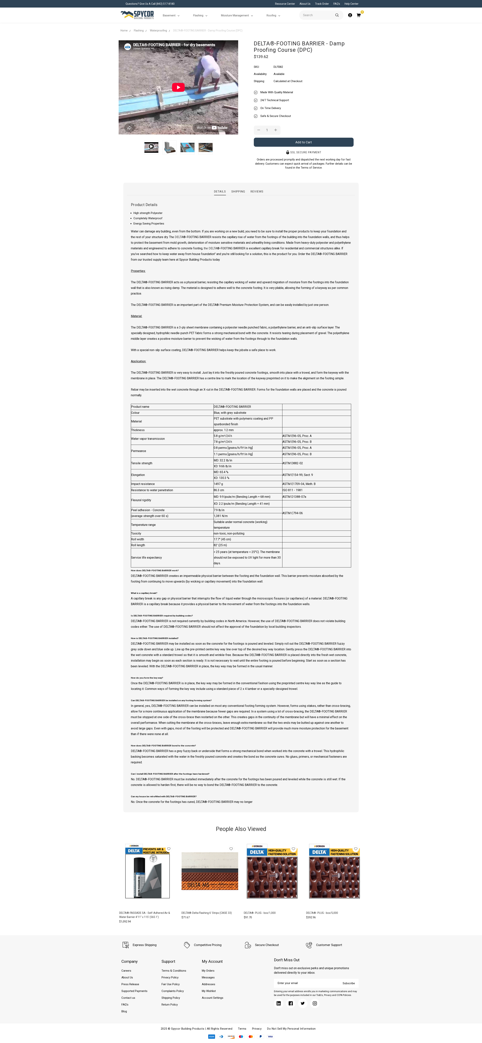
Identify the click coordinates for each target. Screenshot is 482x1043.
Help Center (351, 3)
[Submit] (337, 15)
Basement (169, 15)
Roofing (271, 15)
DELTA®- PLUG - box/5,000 (322, 912)
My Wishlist (209, 991)
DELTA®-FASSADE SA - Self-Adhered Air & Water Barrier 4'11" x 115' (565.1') (144, 915)
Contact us (128, 997)
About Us (305, 3)
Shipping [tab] (238, 191)
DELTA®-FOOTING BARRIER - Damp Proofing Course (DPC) (208, 30)
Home (124, 30)
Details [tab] (220, 191)
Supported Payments (134, 991)
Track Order (322, 3)
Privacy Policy (170, 977)
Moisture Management (235, 15)
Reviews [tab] (257, 191)
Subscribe (349, 983)
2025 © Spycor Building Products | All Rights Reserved (197, 1028)
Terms (242, 1028)
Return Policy (170, 1004)
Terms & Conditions (174, 970)
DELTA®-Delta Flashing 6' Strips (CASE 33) (207, 912)
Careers (126, 970)
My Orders (208, 970)
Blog (124, 1011)
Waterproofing (158, 30)
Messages (208, 977)
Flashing (198, 15)
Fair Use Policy (171, 984)
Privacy (257, 1028)
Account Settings (212, 997)
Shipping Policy (171, 997)
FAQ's (336, 3)
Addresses (208, 984)
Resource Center (285, 3)
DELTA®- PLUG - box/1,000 (260, 912)
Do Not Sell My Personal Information (291, 1028)
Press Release (130, 984)
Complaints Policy (173, 991)
